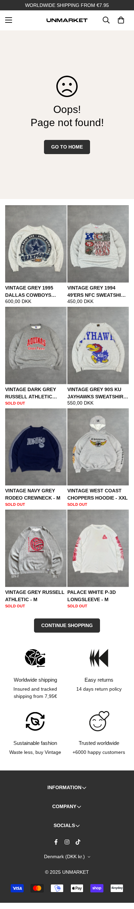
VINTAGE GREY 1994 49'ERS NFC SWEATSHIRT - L (97, 292)
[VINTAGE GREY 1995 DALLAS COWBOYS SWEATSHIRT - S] (36, 244)
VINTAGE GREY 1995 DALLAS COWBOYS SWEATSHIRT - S (29, 292)
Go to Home (67, 147)
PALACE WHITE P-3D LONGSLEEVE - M (91, 595)
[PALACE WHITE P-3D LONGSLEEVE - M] (98, 548)
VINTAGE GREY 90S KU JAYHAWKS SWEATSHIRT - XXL (96, 393)
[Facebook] (56, 842)
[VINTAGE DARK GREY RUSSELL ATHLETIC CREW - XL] (36, 345)
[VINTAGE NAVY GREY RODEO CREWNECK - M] (36, 447)
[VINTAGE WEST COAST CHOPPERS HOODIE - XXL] (98, 447)
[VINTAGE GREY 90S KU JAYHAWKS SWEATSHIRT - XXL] (98, 345)
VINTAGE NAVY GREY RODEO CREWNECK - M (32, 494)
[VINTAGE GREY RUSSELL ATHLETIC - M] (36, 548)
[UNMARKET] (67, 20)
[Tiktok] (78, 842)
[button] (121, 20)
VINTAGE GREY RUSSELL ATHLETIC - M (35, 595)
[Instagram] (67, 842)
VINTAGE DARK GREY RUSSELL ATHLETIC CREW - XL (30, 393)
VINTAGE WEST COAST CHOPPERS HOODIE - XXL (97, 494)
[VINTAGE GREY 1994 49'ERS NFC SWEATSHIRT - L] (98, 244)
